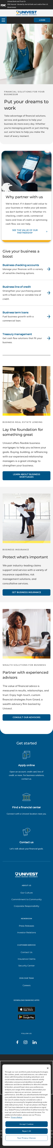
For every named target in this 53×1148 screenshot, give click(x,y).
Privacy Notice (16, 1117)
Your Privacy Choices (26, 1138)
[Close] (48, 1068)
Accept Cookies (27, 1124)
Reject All (26, 1131)
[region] (26, 1105)
